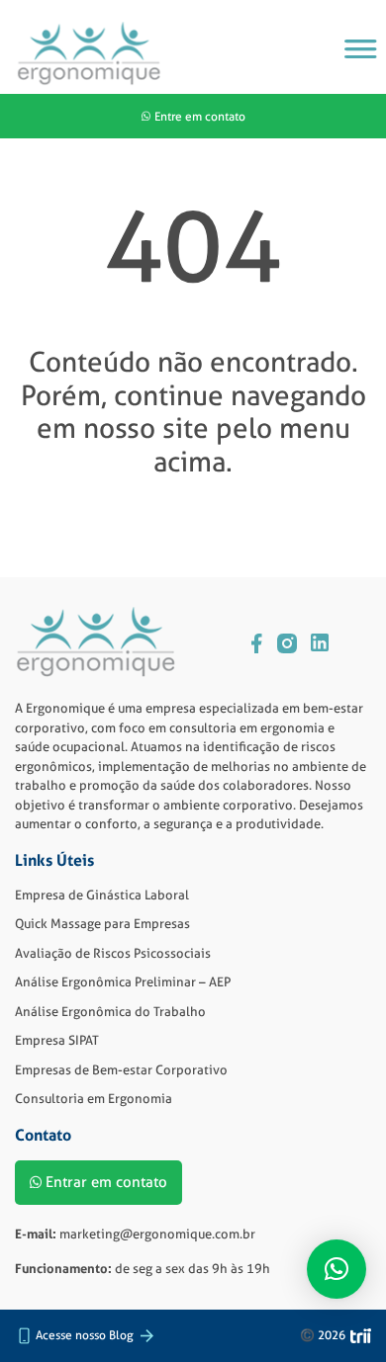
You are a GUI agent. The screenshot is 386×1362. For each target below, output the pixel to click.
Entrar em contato (106, 1182)
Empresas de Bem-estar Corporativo (121, 1069)
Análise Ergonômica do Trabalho (110, 1011)
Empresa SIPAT (57, 1040)
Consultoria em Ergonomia (93, 1098)
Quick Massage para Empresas (102, 923)
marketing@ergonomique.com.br (157, 1233)
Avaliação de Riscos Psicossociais (113, 953)
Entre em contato (199, 116)
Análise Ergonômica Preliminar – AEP (123, 981)
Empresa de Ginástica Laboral (102, 894)
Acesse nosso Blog (85, 1334)
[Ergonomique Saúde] (89, 54)
